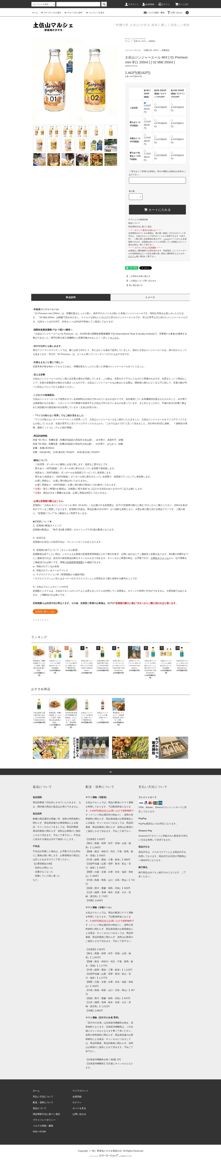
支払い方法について (43, 1096)
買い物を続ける (136, 285)
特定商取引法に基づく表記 (140, 227)
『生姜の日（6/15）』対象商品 (143, 41)
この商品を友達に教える (139, 276)
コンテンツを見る (96, 13)
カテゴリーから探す (52, 13)
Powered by (94, 1156)
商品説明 (71, 297)
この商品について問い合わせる (142, 281)
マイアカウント (80, 1090)
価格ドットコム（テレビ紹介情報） (55, 427)
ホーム (35, 13)
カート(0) (183, 4)
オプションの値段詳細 (138, 219)
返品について (134, 223)
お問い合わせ (176, 13)
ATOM (42, 1131)
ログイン (165, 4)
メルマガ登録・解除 (156, 13)
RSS (35, 1131)
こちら (115, 337)
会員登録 (150, 4)
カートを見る (79, 1108)
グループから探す (75, 13)
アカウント (133, 4)
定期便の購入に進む (45, 611)
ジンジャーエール (138, 39)
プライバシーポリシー (44, 1120)
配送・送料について (43, 1102)
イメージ (150, 297)
